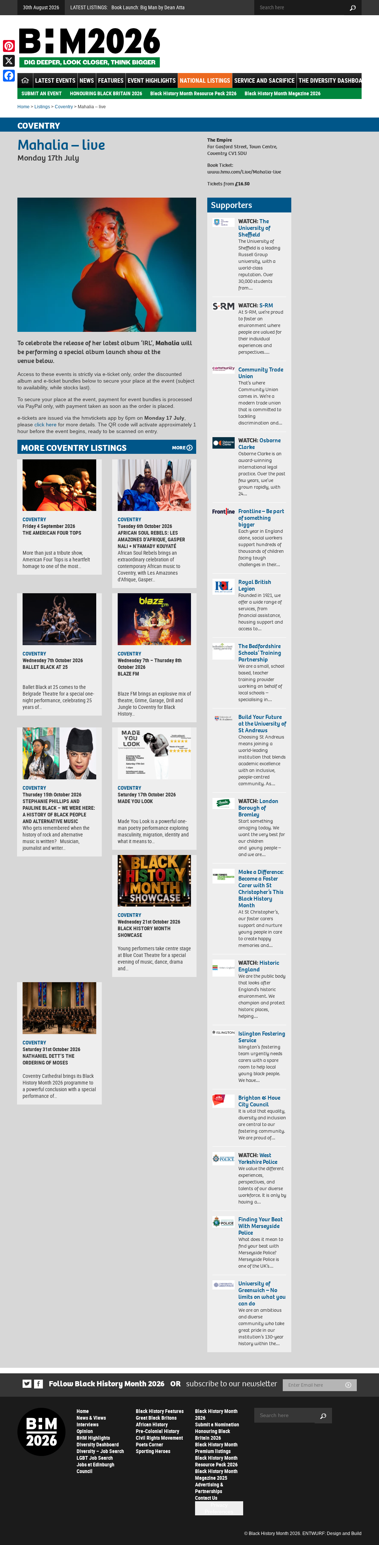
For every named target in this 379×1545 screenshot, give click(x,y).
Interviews (87, 1424)
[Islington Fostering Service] (223, 1033)
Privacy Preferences (219, 1508)
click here (45, 424)
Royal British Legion (254, 585)
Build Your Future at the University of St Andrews (262, 723)
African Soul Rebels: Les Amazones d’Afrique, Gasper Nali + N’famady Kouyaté (151, 539)
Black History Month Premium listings (216, 1448)
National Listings (205, 80)
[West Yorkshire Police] (223, 1158)
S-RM (266, 305)
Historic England (258, 966)
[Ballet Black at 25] (59, 619)
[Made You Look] (154, 753)
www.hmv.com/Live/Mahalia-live (244, 171)
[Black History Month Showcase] (154, 881)
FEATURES (111, 80)
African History (152, 1424)
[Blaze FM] (154, 619)
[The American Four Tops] (59, 485)
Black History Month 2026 (216, 1414)
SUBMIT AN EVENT (41, 93)
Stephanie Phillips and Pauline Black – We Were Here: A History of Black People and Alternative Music (59, 811)
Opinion (85, 1431)
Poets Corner (149, 1444)
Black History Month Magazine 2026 (283, 93)
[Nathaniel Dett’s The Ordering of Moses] (59, 1008)
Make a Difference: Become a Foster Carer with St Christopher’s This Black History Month (261, 888)
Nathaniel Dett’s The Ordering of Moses (48, 1059)
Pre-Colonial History (157, 1431)
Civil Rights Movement (159, 1437)
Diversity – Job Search (100, 1451)
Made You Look (135, 801)
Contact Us (206, 1497)
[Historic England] (223, 968)
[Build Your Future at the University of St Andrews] (223, 718)
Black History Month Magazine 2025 (216, 1474)
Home (23, 106)
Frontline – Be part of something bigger (261, 517)
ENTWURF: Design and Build (332, 1533)
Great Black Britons (156, 1417)
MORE (178, 447)
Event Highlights (152, 80)
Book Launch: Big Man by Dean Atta (148, 7)
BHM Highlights (93, 1437)
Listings (42, 106)
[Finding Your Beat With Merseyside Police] (223, 1222)
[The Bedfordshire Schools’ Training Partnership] (223, 651)
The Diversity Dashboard (334, 80)
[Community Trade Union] (223, 370)
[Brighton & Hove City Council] (223, 1101)
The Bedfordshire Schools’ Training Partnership (259, 652)
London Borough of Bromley (258, 807)
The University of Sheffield (254, 227)
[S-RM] (223, 306)
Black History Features (160, 1410)
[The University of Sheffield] (223, 222)
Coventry (64, 106)
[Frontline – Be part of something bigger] (223, 511)
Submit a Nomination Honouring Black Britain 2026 (217, 1431)
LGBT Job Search (95, 1457)
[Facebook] (8, 75)
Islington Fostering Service (261, 1037)
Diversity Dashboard (98, 1444)
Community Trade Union (260, 373)
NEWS (87, 80)
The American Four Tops (52, 532)
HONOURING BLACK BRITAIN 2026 (106, 93)
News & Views (91, 1417)
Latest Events (55, 80)
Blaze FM (128, 673)
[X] (8, 60)
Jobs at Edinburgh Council (95, 1468)
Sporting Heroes (153, 1451)
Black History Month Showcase (144, 931)
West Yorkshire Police (257, 1158)
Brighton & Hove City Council (259, 1101)
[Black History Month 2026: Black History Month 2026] (89, 47)
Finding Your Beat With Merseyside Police (260, 1226)
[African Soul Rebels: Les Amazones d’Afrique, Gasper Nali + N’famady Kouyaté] (154, 485)
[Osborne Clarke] (223, 443)
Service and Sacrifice (264, 80)
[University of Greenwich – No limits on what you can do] (223, 1285)
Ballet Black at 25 (45, 666)
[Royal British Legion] (223, 587)
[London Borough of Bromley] (223, 803)
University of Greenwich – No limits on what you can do (262, 1293)
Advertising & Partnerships (209, 1488)
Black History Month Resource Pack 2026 (193, 93)
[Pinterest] (8, 46)
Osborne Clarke (259, 443)
